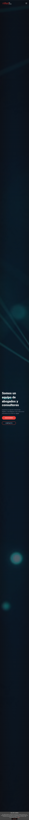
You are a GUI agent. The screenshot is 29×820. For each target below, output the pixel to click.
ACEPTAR (14, 818)
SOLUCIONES (9, 418)
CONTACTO (8, 423)
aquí (18, 817)
